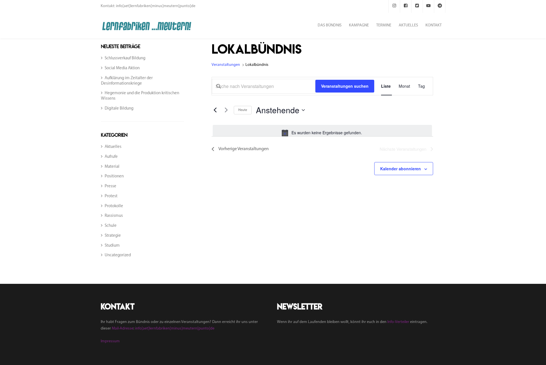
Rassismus (114, 216)
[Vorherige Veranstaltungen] (215, 110)
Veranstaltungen (226, 65)
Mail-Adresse (122, 328)
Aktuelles (113, 147)
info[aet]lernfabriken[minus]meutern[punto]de (174, 328)
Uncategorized (118, 255)
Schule (111, 226)
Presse (110, 186)
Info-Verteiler (398, 322)
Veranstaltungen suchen (345, 86)
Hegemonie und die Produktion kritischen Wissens (140, 96)
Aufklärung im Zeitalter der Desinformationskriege (127, 81)
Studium (112, 246)
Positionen (114, 176)
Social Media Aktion (122, 68)
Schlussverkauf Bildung (125, 58)
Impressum (110, 341)
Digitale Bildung (119, 108)
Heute (242, 110)
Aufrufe (111, 157)
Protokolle (114, 206)
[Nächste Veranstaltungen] (226, 110)
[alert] (322, 133)
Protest (111, 196)
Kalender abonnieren (400, 168)
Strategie (113, 236)
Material (112, 167)
